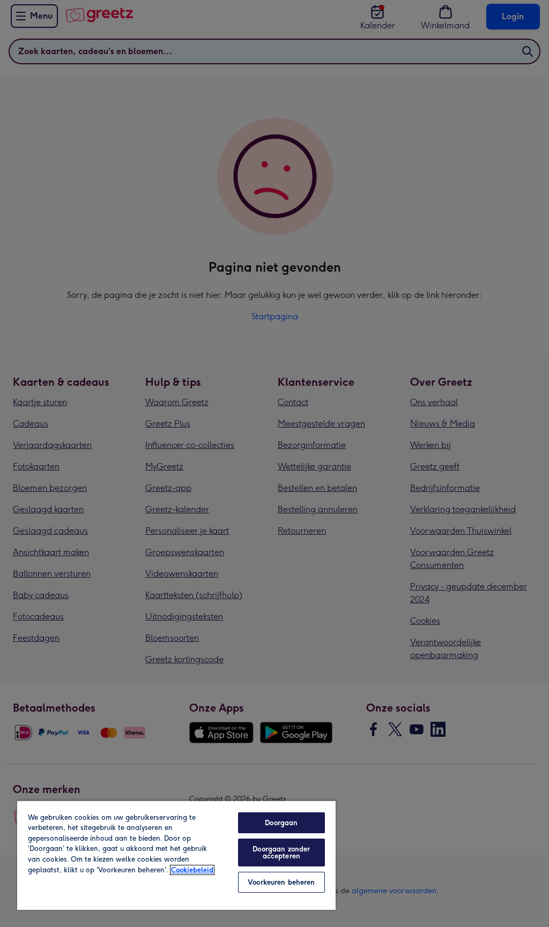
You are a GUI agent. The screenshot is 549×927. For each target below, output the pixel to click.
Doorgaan (281, 823)
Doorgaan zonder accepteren (281, 852)
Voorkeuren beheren (281, 882)
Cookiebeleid (192, 870)
